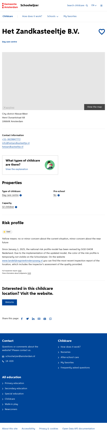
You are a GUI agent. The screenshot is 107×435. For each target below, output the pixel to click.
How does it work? (32, 16)
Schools (51, 16)
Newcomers (11, 409)
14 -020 (9, 361)
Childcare (8, 16)
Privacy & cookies (48, 429)
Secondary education (16, 388)
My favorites (70, 16)
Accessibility (28, 429)
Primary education (14, 383)
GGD (19, 271)
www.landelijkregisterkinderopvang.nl (22, 261)
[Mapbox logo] (8, 107)
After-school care (70, 357)
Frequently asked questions (75, 368)
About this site (9, 429)
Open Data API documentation (78, 429)
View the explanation (17, 169)
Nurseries (65, 352)
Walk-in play (11, 404)
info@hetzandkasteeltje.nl (16, 143)
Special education (14, 394)
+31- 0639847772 (11, 139)
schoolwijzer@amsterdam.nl (20, 356)
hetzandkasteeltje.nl (12, 147)
